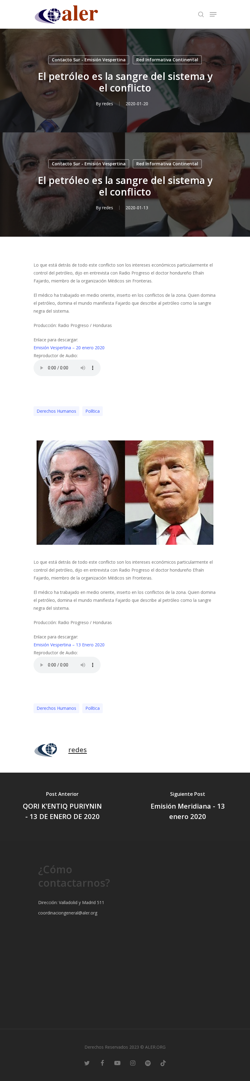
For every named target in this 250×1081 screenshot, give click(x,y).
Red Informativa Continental (167, 60)
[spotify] (147, 1062)
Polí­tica (92, 411)
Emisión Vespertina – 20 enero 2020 (69, 347)
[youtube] (117, 1062)
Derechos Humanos (56, 411)
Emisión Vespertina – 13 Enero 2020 (69, 645)
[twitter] (86, 1062)
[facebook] (102, 1062)
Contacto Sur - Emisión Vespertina (89, 60)
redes (107, 103)
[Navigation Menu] (213, 14)
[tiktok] (163, 1062)
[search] (201, 14)
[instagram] (132, 1062)
